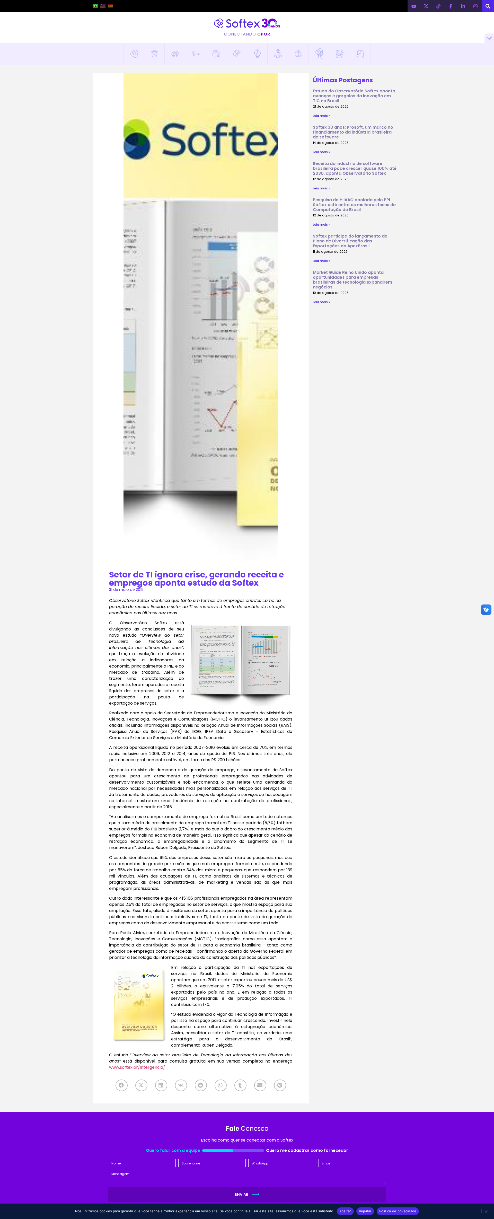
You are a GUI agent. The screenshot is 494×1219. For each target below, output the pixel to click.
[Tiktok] (438, 6)
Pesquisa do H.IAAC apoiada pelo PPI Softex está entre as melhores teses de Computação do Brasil (354, 205)
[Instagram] (475, 6)
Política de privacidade (398, 1211)
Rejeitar (365, 1211)
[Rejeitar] (485, 1211)
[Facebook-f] (451, 6)
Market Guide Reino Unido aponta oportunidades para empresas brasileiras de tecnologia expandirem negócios (352, 279)
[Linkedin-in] (463, 6)
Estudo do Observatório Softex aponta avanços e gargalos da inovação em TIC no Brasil (354, 96)
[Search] (488, 6)
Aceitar (345, 1211)
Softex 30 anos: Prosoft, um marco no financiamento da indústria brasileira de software (353, 132)
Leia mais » (321, 115)
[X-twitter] (426, 6)
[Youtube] (414, 6)
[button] (122, 1085)
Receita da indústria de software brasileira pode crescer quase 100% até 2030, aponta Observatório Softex (354, 168)
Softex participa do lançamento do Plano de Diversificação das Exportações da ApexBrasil (350, 241)
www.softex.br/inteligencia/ (137, 1067)
